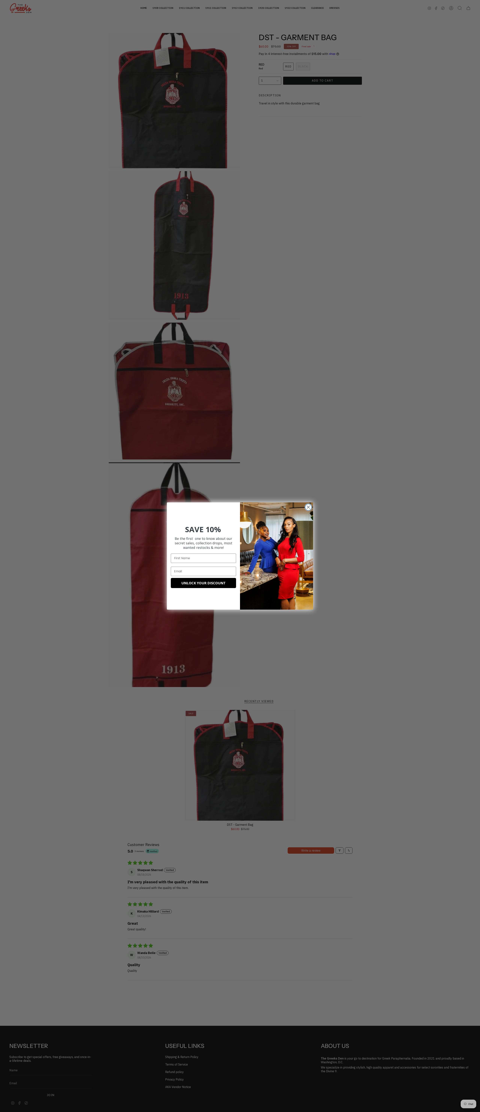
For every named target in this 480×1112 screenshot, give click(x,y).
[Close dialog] (308, 507)
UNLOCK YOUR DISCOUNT (203, 583)
